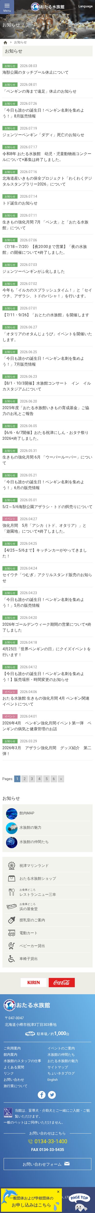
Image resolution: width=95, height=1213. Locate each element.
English (53, 1079)
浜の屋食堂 (28, 907)
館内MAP (26, 813)
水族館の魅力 (30, 827)
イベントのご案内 (61, 1048)
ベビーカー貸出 (32, 946)
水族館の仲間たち (34, 842)
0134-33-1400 (51, 1141)
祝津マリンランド (34, 865)
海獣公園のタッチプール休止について (35, 72)
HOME (5, 42)
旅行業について (16, 1086)
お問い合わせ (14, 1079)
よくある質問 (14, 1067)
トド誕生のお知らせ (20, 203)
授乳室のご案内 (32, 920)
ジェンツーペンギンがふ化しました (33, 271)
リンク (9, 1073)
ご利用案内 (12, 1048)
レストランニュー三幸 (37, 892)
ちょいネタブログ (61, 1073)
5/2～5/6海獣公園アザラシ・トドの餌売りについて (47, 506)
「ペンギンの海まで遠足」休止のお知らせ (39, 91)
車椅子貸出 (28, 959)
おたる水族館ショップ (37, 878)
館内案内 (10, 1054)
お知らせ (11, 798)
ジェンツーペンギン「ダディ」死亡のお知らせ (43, 134)
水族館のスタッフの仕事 (22, 1061)
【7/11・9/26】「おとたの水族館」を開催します (47, 315)
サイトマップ (58, 1067)
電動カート (28, 933)
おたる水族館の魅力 (63, 1061)
